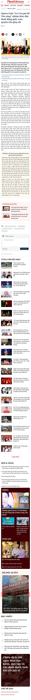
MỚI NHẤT (6, 5)
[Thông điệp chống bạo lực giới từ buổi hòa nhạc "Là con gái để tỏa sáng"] (6, 215)
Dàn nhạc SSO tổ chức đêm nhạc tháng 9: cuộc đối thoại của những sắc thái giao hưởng (21, 342)
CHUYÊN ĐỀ (27, 5)
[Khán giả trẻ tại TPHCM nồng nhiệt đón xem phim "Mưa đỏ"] (6, 275)
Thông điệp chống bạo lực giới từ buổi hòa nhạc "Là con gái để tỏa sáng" (16, 79)
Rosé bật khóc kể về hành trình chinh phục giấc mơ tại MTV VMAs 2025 (21, 351)
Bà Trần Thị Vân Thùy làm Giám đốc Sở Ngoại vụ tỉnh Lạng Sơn (15, 621)
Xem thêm (15, 457)
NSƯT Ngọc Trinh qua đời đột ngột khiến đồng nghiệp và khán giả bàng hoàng (21, 389)
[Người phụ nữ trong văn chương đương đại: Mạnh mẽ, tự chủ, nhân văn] (6, 284)
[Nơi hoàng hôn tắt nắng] (15, 549)
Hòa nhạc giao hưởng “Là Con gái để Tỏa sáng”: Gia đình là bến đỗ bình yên (16, 75)
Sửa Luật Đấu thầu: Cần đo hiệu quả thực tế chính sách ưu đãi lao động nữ (17, 608)
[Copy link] (23, 34)
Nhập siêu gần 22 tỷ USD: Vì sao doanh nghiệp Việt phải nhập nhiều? (15, 627)
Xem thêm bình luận (6, 254)
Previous (2, 594)
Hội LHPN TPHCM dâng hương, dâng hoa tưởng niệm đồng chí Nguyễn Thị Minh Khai (15, 467)
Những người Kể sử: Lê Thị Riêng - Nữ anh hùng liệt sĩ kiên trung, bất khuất (15, 513)
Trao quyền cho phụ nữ (7, 228)
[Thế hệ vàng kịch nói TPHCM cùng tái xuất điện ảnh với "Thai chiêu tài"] (6, 303)
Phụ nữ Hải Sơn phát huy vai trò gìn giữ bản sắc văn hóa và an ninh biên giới (21, 428)
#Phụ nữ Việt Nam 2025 (8, 694)
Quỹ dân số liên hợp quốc (10, 226)
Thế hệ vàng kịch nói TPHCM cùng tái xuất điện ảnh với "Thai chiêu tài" (21, 302)
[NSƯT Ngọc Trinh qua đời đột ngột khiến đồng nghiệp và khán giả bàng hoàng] (6, 390)
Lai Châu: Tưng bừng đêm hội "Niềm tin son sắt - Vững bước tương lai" (21, 360)
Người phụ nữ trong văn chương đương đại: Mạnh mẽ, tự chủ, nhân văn (20, 283)
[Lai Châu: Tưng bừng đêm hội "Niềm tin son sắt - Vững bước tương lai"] (6, 361)
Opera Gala (5, 231)
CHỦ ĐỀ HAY (7, 688)
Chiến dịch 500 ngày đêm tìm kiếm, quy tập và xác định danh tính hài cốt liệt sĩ (15, 664)
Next (28, 594)
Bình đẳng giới (22, 226)
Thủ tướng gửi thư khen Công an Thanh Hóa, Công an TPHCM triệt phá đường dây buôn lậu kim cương (15, 481)
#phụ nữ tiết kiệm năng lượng (9, 692)
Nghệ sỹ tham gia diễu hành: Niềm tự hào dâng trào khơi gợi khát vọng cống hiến (21, 370)
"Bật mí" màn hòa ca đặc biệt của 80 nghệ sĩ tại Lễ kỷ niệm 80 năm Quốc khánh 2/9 (21, 399)
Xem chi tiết (8, 683)
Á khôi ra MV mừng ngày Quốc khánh (20, 446)
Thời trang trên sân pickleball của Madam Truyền (19, 264)
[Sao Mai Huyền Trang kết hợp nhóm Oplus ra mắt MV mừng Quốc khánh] (6, 381)
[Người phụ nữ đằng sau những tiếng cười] (6, 419)
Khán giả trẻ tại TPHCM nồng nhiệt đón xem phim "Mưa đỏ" (21, 274)
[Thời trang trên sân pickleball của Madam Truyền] (6, 265)
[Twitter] (13, 34)
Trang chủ (3, 8)
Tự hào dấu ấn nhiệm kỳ (8, 527)
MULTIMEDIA (20, 5)
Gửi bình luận (24, 248)
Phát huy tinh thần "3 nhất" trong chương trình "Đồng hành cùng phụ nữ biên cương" (23, 530)
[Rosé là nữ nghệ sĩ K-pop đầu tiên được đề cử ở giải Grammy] (6, 294)
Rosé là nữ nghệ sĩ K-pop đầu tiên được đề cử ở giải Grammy (21, 293)
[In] (20, 34)
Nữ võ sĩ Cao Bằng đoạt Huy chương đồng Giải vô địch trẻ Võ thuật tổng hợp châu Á (21, 408)
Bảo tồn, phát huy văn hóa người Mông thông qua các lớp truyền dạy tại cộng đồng (21, 331)
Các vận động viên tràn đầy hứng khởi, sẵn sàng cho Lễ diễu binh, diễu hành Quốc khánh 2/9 (21, 438)
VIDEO (5, 490)
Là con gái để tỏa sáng (19, 228)
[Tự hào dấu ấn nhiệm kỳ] (8, 521)
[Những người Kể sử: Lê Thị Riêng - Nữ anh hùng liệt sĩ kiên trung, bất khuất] (15, 501)
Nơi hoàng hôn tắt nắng (8, 476)
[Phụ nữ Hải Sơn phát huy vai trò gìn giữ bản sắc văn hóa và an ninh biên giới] (6, 429)
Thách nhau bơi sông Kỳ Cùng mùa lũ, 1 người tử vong (15, 634)
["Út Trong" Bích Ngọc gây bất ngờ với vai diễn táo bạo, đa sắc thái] (6, 323)
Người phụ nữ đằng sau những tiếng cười (20, 417)
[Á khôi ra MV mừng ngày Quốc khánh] (6, 448)
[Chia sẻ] (16, 34)
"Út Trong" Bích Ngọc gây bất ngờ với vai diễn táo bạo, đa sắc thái (21, 322)
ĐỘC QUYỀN (13, 5)
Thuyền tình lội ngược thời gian (13, 563)
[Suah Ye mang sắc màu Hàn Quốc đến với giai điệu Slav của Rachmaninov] (6, 313)
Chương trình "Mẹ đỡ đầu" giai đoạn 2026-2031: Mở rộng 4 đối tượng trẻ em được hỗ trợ (16, 648)
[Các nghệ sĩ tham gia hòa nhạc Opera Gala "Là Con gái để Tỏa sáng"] (15, 47)
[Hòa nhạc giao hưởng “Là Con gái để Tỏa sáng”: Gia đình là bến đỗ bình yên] (6, 208)
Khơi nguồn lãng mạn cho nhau (13, 567)
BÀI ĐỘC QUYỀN (10, 572)
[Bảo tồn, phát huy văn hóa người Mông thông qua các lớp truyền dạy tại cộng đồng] (6, 332)
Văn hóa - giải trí (11, 8)
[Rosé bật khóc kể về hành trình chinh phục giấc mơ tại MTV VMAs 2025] (6, 352)
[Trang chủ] (2, 5)
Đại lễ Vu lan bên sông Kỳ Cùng (10, 486)
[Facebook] (6, 34)
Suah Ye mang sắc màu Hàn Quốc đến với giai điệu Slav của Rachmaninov (21, 312)
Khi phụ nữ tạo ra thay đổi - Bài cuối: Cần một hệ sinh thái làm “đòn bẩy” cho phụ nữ (16, 640)
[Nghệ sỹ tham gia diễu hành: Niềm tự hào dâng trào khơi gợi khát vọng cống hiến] (6, 371)
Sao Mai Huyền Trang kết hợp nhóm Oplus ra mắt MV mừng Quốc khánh (21, 380)
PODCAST (6, 539)
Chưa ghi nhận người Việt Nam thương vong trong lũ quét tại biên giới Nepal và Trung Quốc (15, 472)
